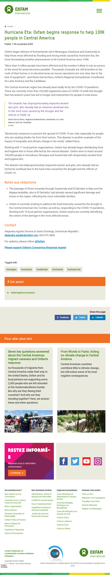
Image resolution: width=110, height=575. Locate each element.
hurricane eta (74, 269)
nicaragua (11, 269)
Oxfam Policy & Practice (15, 520)
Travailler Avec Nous (91, 501)
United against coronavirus (23, 293)
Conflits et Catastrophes (42, 500)
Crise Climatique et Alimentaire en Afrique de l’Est (66, 496)
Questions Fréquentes (14, 530)
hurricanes (57, 269)
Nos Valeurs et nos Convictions (13, 495)
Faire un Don (87, 494)
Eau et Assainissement (42, 504)
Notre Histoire (11, 510)
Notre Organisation (13, 506)
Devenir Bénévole (89, 505)
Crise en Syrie (62, 525)
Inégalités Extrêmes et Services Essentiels (41, 508)
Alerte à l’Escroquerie (14, 533)
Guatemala (42, 269)
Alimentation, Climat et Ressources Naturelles (42, 495)
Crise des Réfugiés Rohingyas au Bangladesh (65, 505)
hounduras (26, 269)
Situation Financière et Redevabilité (14, 514)
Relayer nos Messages (92, 508)
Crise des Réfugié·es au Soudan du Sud (67, 512)
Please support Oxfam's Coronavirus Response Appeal (35, 247)
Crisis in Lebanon (64, 521)
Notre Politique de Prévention (12, 524)
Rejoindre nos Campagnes (93, 498)
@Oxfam (40, 241)
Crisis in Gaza (63, 517)
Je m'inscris (15, 473)
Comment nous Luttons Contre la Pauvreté (15, 501)
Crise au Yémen (63, 528)
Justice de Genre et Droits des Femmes (40, 514)
